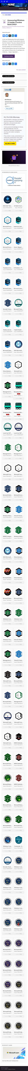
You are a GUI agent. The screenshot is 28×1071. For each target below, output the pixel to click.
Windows (4, 27)
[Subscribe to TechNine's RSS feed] (2, 1)
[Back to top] (25, 1068)
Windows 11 (8, 27)
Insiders (22, 26)
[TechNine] (4, 1)
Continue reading (8, 56)
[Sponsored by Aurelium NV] (14, 181)
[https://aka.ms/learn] (14, 1053)
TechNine (21, 8)
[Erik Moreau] (7, 1)
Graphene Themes (11, 1069)
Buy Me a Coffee (10, 143)
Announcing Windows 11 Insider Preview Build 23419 (15, 22)
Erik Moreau (6, 26)
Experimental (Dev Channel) (15, 26)
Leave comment (22, 69)
